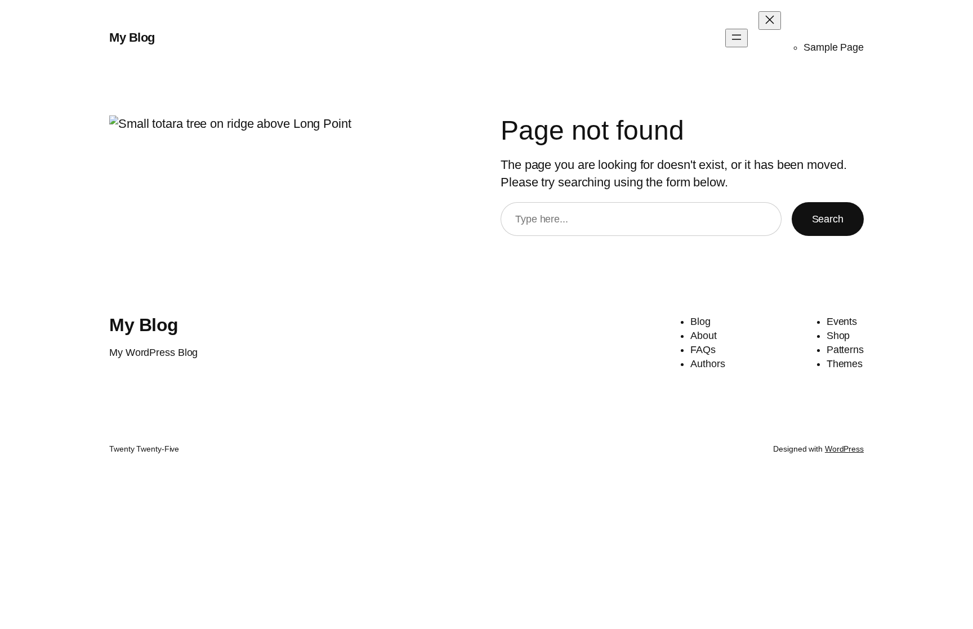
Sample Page (834, 47)
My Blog (132, 37)
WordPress (844, 448)
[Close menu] (769, 20)
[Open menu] (736, 38)
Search (827, 219)
